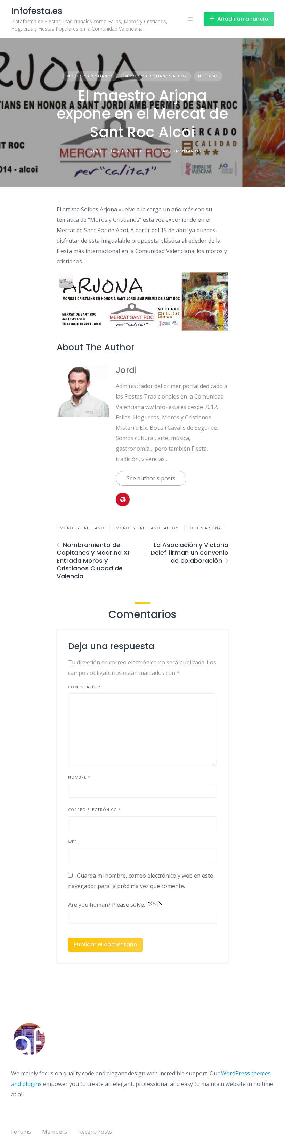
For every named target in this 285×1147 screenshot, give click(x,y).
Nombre (79, 777)
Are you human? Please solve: (107, 905)
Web (72, 841)
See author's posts (151, 478)
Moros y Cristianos (89, 75)
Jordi (126, 370)
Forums (21, 1132)
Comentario (84, 686)
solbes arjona (204, 527)
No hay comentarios (176, 150)
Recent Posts (95, 1132)
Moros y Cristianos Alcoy (155, 75)
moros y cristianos (83, 527)
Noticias (208, 75)
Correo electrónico (94, 809)
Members (54, 1132)
